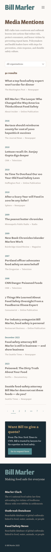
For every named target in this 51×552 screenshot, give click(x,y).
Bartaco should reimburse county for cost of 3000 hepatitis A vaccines (22, 129)
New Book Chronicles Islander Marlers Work (24, 239)
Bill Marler (19, 7)
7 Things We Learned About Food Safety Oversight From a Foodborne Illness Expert (24, 301)
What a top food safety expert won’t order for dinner (24, 82)
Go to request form (20, 451)
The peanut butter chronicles (24, 219)
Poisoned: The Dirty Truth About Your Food (22, 370)
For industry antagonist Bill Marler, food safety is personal (24, 321)
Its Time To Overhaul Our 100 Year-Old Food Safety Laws (23, 176)
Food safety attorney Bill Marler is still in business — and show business (25, 345)
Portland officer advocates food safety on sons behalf (22, 262)
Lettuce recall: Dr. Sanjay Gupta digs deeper (21, 153)
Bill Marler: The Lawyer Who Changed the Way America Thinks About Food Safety (23, 102)
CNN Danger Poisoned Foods (23, 283)
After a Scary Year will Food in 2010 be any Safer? (24, 198)
